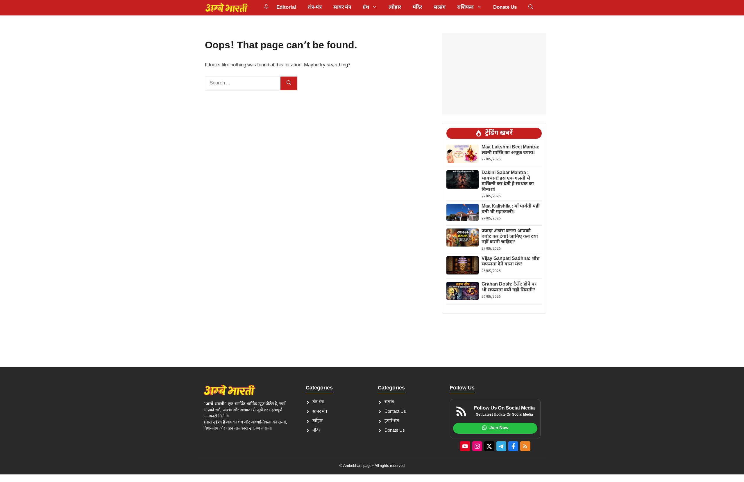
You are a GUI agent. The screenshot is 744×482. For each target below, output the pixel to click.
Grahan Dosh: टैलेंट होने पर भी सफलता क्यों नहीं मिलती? (509, 287)
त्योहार (395, 7)
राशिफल (465, 7)
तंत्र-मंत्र (315, 7)
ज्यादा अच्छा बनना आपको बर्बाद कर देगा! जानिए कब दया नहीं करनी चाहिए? (510, 236)
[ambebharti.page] (226, 7)
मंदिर (417, 7)
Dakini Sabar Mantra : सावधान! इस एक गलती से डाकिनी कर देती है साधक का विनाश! (508, 181)
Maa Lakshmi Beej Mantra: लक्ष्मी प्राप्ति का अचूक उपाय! (510, 150)
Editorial (286, 7)
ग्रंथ (366, 7)
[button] (531, 7)
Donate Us (505, 7)
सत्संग (440, 7)
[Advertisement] (494, 73)
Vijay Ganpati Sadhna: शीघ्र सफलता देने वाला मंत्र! (510, 261)
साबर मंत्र (342, 7)
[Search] (288, 83)
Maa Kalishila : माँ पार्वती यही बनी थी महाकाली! (511, 209)
